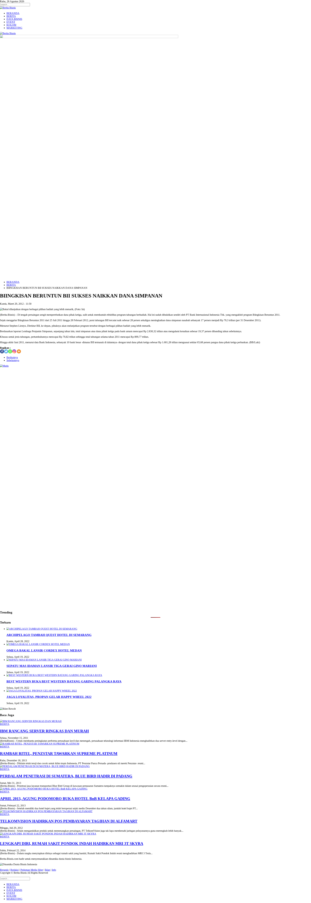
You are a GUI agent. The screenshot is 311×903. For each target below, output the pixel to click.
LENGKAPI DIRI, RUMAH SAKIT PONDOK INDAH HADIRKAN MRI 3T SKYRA (71, 843)
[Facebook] (2, 351)
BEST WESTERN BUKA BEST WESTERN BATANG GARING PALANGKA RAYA (63, 681)
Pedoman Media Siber (31, 869)
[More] (19, 351)
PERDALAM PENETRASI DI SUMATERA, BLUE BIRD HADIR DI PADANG (66, 776)
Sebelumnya (12, 360)
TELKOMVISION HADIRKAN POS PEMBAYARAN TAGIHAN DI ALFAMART (68, 821)
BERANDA (12, 13)
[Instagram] (14, 351)
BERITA (11, 16)
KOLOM (11, 25)
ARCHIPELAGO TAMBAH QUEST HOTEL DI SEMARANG (49, 635)
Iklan (47, 869)
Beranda (4, 869)
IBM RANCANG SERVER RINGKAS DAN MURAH (44, 731)
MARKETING (14, 27)
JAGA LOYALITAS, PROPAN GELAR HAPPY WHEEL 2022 (49, 697)
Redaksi (14, 869)
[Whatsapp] (10, 351)
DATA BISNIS (14, 19)
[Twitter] (6, 351)
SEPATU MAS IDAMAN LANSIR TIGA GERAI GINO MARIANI (51, 666)
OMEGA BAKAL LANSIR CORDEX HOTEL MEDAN (44, 650)
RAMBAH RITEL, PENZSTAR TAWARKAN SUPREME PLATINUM (58, 753)
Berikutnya (12, 357)
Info (54, 869)
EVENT (10, 22)
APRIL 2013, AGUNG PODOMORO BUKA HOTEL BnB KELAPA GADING (65, 798)
